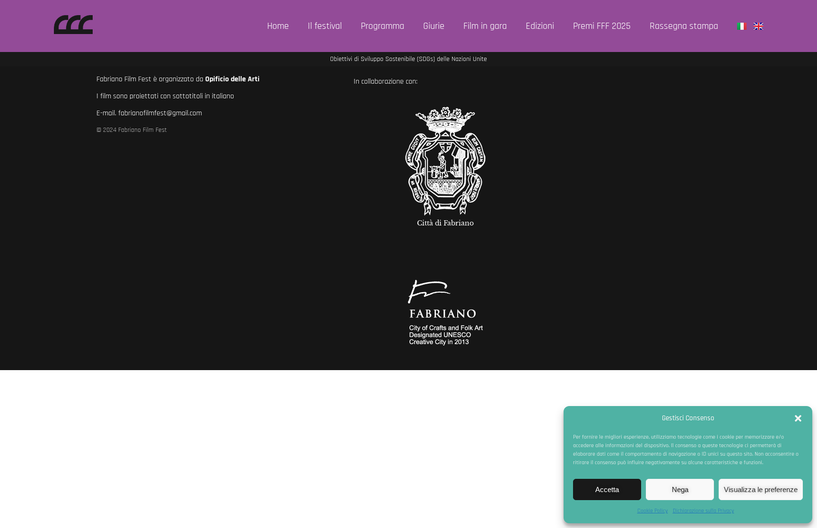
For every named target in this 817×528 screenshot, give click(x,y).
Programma (382, 26)
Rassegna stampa (684, 26)
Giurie (433, 26)
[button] (798, 418)
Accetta (607, 489)
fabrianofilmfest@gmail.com (160, 113)
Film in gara (485, 26)
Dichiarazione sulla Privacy (703, 510)
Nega (680, 489)
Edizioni (540, 26)
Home (278, 26)
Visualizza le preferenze (761, 489)
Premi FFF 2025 (602, 26)
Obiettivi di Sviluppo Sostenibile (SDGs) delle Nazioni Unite (408, 59)
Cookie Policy (652, 510)
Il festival (325, 26)
